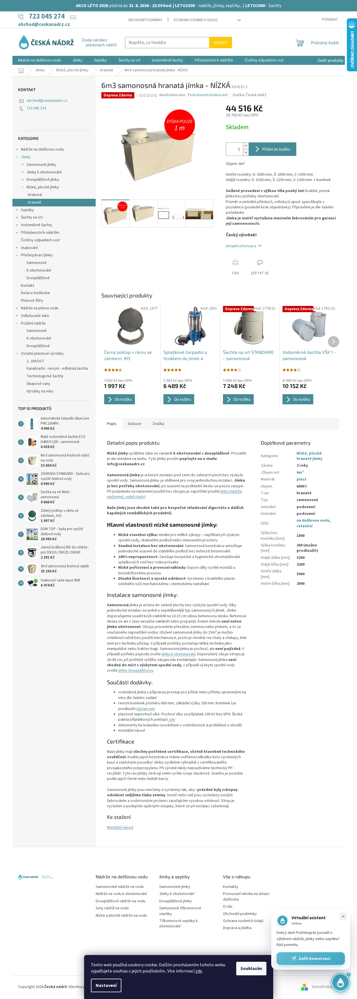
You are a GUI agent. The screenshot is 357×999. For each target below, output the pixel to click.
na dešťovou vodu (313, 520)
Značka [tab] (158, 424)
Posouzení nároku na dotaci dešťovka (246, 896)
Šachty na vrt (32, 217)
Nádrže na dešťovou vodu (42, 149)
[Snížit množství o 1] (246, 152)
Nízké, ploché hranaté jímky (309, 456)
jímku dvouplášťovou (136, 670)
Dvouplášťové (38, 278)
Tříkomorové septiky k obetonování (178, 923)
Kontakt (27, 285)
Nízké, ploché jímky (43, 187)
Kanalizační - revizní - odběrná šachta (57, 368)
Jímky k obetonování (44, 172)
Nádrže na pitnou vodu (39, 308)
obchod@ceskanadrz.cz (47, 100)
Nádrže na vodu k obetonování (121, 894)
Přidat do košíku (276, 149)
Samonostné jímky (174, 887)
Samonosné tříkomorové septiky (180, 911)
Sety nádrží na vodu (112, 908)
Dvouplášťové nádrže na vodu (120, 901)
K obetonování (39, 270)
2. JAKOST (35, 361)
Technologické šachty (45, 376)
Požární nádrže (33, 323)
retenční (304, 526)
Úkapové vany (38, 384)
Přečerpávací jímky (37, 255)
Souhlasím (251, 968)
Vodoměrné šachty (36, 225)
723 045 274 (36, 108)
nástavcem (145, 709)
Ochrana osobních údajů (196, 20)
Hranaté (34, 202)
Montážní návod (120, 827)
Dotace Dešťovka (35, 293)
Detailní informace (241, 246)
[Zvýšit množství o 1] (246, 146)
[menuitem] (39, 60)
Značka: (249, 95)
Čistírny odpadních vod (40, 240)
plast (301, 479)
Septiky (27, 210)
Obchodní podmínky (145, 20)
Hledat (220, 42)
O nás (228, 906)
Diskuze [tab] (134, 424)
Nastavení (106, 985)
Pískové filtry (32, 300)
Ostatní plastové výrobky (42, 353)
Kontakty (230, 887)
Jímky (26, 157)
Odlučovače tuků (35, 316)
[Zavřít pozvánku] (343, 916)
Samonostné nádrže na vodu (120, 887)
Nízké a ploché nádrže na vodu (121, 915)
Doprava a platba (237, 928)
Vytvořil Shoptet (325, 987)
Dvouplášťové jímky (43, 179)
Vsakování (29, 248)
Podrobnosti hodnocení (207, 95)
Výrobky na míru (40, 391)
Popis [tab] (112, 424)
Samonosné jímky (41, 164)
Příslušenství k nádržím (40, 232)
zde (198, 971)
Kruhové (35, 195)
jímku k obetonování (179, 654)
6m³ (300, 472)
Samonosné (37, 263)
